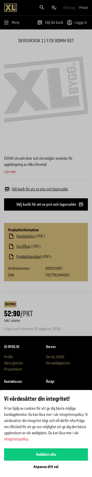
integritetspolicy (16, 439)
